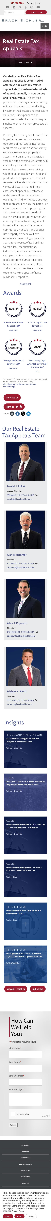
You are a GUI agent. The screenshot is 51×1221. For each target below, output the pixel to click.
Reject (19, 1216)
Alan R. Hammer (16, 554)
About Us (25, 1145)
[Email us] (7, 7)
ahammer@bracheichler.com (20, 567)
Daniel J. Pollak (16, 486)
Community (25, 1158)
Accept (8, 1216)
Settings (31, 1216)
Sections (24, 62)
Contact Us (12, 397)
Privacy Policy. (18, 1211)
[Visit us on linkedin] (14, 7)
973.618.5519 (27, 495)
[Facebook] (17, 413)
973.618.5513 (27, 563)
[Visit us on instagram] (31, 7)
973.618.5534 (27, 631)
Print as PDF (13, 406)
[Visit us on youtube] (38, 7)
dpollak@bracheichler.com (19, 499)
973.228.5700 (17, 3)
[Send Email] (12, 413)
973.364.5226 (13, 700)
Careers (25, 1151)
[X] (23, 413)
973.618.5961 (27, 700)
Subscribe (36, 12)
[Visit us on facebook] (26, 7)
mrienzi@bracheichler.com (19, 704)
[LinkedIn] (28, 413)
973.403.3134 (13, 631)
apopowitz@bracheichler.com (21, 636)
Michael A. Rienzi (17, 691)
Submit (13, 1125)
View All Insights (16, 989)
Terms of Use (33, 3)
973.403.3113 (13, 563)
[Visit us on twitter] (20, 7)
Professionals (25, 1164)
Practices (25, 1170)
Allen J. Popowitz (17, 623)
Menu (44, 26)
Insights (25, 1183)
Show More (25, 284)
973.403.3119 (13, 495)
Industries (25, 1177)
